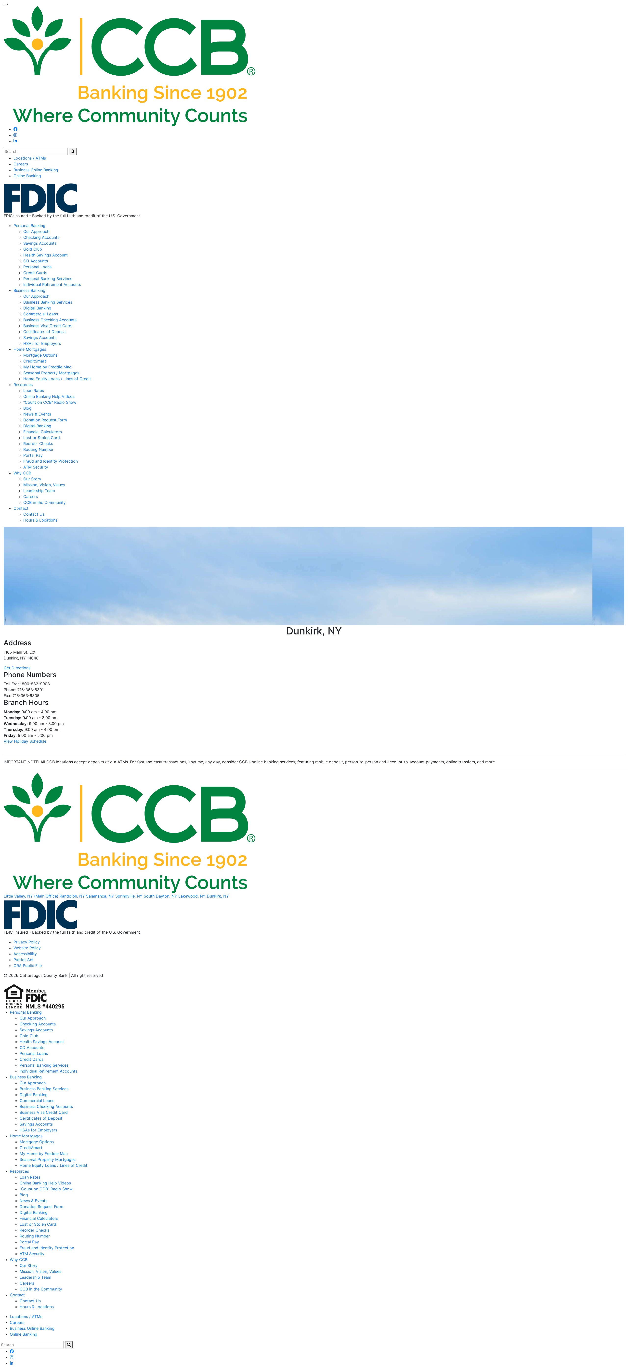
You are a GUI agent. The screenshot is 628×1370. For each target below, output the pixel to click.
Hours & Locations (40, 520)
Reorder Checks (38, 443)
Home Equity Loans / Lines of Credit (57, 378)
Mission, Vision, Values (44, 484)
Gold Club (32, 249)
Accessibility (25, 953)
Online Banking (27, 175)
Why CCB (22, 472)
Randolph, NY (72, 896)
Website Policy (27, 947)
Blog (27, 408)
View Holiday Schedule (25, 741)
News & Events (37, 414)
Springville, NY (129, 896)
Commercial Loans (40, 313)
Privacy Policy (26, 942)
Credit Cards (35, 272)
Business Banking (29, 290)
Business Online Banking (35, 169)
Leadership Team (39, 490)
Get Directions (17, 667)
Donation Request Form (45, 419)
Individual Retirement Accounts (52, 284)
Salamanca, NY (100, 896)
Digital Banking (37, 308)
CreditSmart (34, 361)
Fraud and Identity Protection (50, 461)
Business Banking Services (47, 302)
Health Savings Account (45, 255)
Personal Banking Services (47, 278)
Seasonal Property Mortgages (51, 372)
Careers (20, 163)
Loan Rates (33, 390)
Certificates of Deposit (44, 331)
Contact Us (33, 514)
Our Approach (36, 231)
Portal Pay (33, 455)
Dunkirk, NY (218, 896)
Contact (20, 508)
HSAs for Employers (42, 343)
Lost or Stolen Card (41, 437)
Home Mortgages (29, 349)
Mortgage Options (40, 355)
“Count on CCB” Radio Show (49, 402)
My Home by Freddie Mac (47, 366)
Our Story (32, 478)
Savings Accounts (39, 243)
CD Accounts (35, 260)
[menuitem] (318, 158)
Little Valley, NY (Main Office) (31, 896)
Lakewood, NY (192, 896)
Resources (23, 384)
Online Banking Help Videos (49, 396)
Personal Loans (37, 266)
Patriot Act (23, 959)
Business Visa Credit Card (47, 325)
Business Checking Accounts (50, 319)
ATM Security (35, 467)
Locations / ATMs (29, 158)
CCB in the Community (44, 502)
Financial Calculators (42, 431)
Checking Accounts (41, 237)
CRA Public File (27, 965)
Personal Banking (29, 225)
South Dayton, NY (160, 896)
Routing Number (38, 449)
